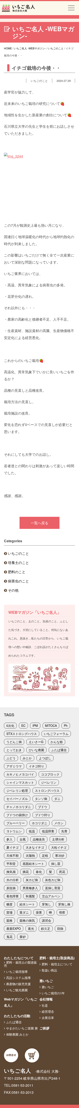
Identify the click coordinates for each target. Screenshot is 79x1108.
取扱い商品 (49, 970)
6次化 (10, 725)
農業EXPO (13, 928)
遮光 (31, 928)
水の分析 (12, 880)
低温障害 (48, 831)
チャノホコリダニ (18, 807)
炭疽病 (11, 888)
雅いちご (46, 980)
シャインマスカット (20, 782)
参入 (9, 839)
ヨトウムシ (14, 831)
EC (23, 725)
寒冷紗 (59, 855)
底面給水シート (33, 863)
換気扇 (11, 871)
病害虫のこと (18, 581)
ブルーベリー (15, 823)
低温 (32, 831)
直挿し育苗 (52, 888)
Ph (66, 725)
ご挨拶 (44, 1028)
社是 (45, 1005)
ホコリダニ (39, 823)
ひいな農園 (36, 750)
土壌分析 (58, 839)
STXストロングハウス (21, 733)
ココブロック (50, 774)
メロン (58, 823)
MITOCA (51, 725)
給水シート (27, 904)
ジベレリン (48, 782)
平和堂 (11, 863)
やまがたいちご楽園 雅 (22, 1028)
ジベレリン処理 (17, 790)
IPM (35, 725)
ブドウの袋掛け (17, 815)
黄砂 (23, 936)
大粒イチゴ (58, 847)
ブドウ (42, 807)
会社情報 (46, 999)
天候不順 (12, 855)
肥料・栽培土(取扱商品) (57, 957)
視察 (62, 912)
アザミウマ (14, 766)
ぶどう (11, 758)
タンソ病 (41, 798)
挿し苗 (55, 863)
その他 (13, 590)
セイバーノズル (17, 798)
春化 (39, 871)
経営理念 (48, 1011)
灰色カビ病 (52, 880)
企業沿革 (48, 1017)
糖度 (9, 904)
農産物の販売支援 (18, 984)
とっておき (14, 750)
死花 (62, 871)
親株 (9, 920)
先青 (64, 831)
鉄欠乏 (45, 928)
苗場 (9, 912)
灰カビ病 (32, 880)
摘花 (26, 871)
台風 (23, 839)
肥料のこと (16, 571)
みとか (27, 758)
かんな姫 (56, 742)
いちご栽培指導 (17, 971)
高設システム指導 (18, 977)
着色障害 (12, 896)
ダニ (57, 798)
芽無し (46, 904)
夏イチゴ (12, 847)
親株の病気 (27, 920)
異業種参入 (30, 888)
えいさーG (36, 742)
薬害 (39, 912)
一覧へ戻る (39, 522)
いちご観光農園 (17, 990)
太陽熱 (30, 855)
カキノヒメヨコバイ (20, 774)
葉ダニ (24, 912)
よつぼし (45, 758)
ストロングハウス (47, 790)
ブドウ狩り (42, 815)
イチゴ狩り (36, 766)
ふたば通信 (58, 750)
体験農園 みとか (17, 1034)
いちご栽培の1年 (53, 993)
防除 (60, 928)
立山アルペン (51, 896)
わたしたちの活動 (17, 1015)
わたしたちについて (19, 957)
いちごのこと (18, 553)
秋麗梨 (30, 896)
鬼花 (9, 936)
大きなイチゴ (35, 847)
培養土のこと (18, 562)
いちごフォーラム (56, 733)
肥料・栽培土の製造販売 (20, 964)
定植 (45, 855)
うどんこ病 (14, 742)
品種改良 (39, 839)
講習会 (46, 920)
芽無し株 (64, 904)
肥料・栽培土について (57, 964)
